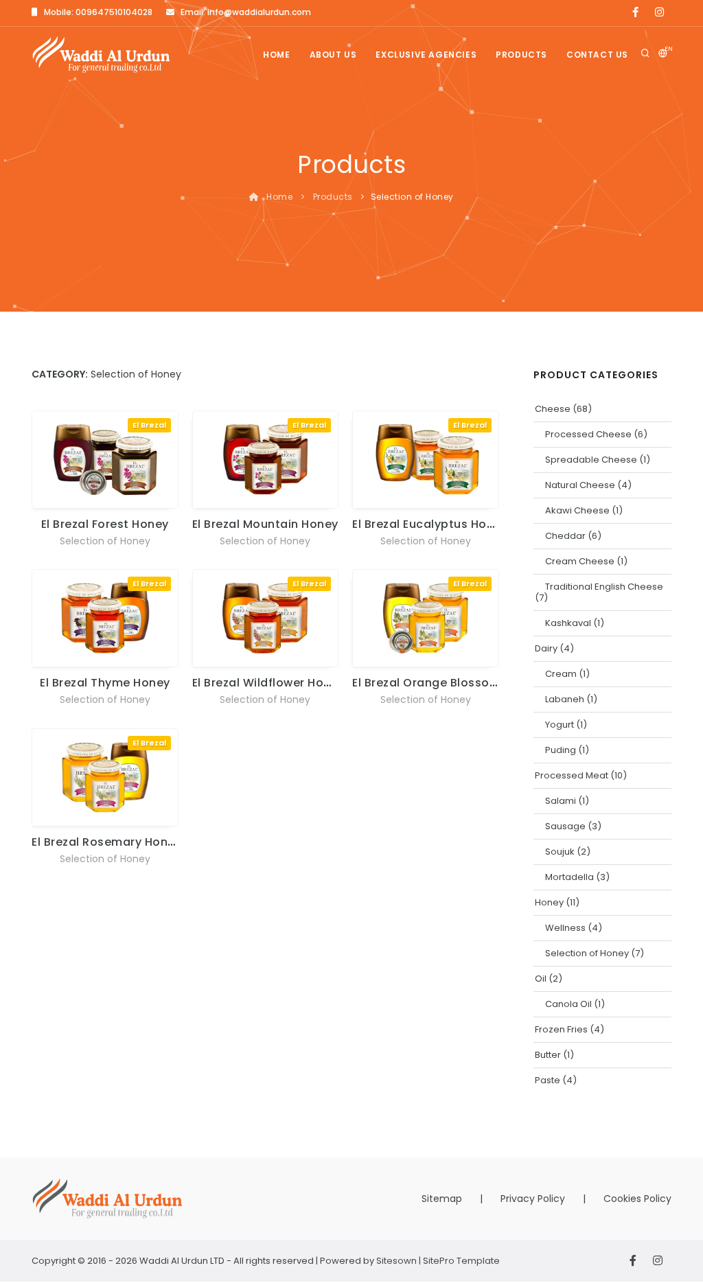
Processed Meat (571, 775)
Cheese (553, 408)
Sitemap (442, 1198)
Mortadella (569, 876)
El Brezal (149, 424)
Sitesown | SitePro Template (438, 1260)
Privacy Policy (532, 1198)
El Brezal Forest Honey (105, 524)
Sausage (565, 826)
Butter (548, 1054)
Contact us (597, 54)
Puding (560, 749)
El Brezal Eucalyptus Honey (429, 524)
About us (333, 54)
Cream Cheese (579, 561)
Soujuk (560, 851)
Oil (540, 978)
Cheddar (565, 535)
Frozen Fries (561, 1029)
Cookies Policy (637, 1198)
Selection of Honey (105, 541)
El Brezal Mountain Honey (265, 524)
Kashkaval (568, 622)
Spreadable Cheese (591, 459)
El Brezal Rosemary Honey (106, 842)
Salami (560, 800)
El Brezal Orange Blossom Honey (446, 683)
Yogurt (559, 724)
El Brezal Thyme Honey (105, 683)
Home (276, 54)
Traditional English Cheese (604, 586)
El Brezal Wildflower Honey (268, 683)
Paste (547, 1080)
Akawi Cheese (577, 510)
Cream (561, 673)
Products (521, 54)
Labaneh (564, 699)
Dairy (546, 648)
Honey (549, 902)
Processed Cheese (588, 434)
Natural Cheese (580, 485)
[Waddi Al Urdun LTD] (101, 54)
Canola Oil (568, 1003)
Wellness (565, 927)
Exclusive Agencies (426, 54)
